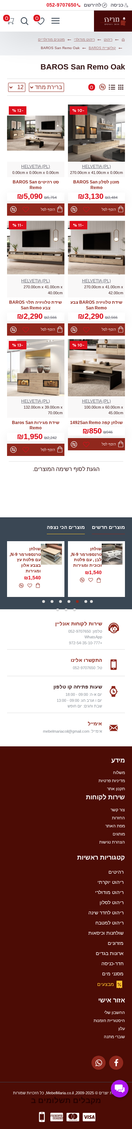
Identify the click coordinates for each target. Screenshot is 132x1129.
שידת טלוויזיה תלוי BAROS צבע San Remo (35, 305)
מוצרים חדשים (108, 527)
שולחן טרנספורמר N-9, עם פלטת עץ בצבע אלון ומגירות (25, 559)
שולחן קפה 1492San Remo (96, 422)
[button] (91, 601)
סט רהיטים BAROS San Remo (36, 185)
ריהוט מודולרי (84, 39)
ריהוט (108, 39)
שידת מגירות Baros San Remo (35, 425)
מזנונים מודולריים (51, 39)
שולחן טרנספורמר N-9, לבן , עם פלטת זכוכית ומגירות (86, 557)
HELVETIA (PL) (96, 166)
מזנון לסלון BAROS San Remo (96, 185)
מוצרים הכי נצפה (66, 527)
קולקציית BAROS (102, 48)
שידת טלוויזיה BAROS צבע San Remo (96, 305)
